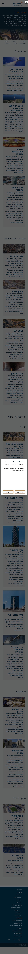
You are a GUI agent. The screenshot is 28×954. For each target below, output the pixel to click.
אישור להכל (19, 492)
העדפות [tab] (7, 464)
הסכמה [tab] (21, 464)
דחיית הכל (8, 492)
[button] (26, 2)
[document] (14, 477)
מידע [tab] (14, 464)
